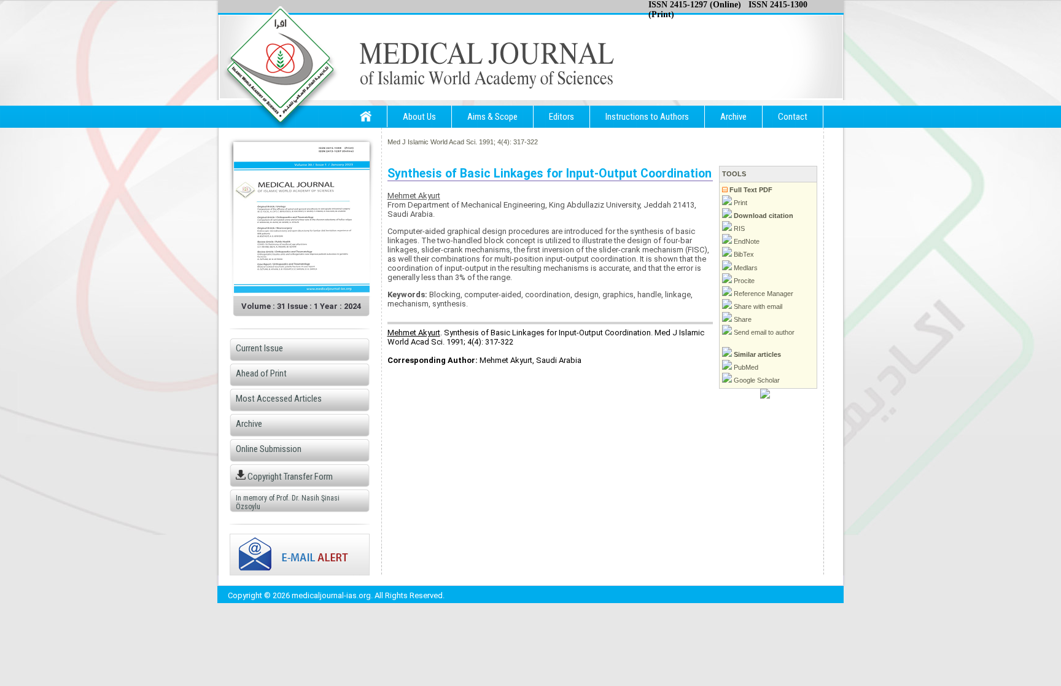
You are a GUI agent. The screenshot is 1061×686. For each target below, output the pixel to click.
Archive (733, 116)
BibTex (743, 254)
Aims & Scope (492, 116)
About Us (419, 116)
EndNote (746, 241)
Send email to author (763, 332)
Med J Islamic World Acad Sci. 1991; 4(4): (449, 142)
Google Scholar (756, 380)
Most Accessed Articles (279, 398)
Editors (561, 116)
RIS (738, 228)
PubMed (745, 367)
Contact (792, 116)
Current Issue (259, 348)
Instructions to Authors (647, 116)
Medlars (745, 267)
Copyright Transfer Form (289, 476)
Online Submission (268, 448)
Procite (743, 280)
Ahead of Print (261, 373)
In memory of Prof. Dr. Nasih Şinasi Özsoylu (288, 502)
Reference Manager (762, 293)
